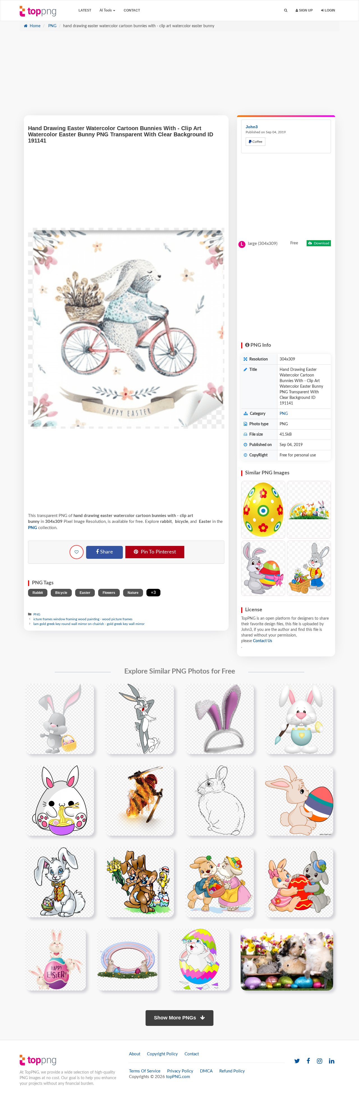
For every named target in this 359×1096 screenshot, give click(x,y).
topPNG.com (178, 1077)
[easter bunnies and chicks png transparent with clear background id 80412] (199, 959)
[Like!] (77, 552)
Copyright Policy (162, 1054)
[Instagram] (319, 1061)
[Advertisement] (179, 76)
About (134, 1054)
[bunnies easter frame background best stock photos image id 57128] (127, 959)
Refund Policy (232, 1071)
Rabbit (38, 593)
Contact (132, 10)
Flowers (109, 593)
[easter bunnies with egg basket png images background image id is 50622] (219, 882)
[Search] (285, 10)
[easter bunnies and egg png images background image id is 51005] (55, 959)
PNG (51, 26)
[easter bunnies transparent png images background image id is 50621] (139, 882)
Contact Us (262, 641)
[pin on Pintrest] (86, 691)
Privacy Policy (180, 1071)
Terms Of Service (144, 1071)
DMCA (206, 1071)
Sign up (305, 10)
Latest (85, 10)
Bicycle (61, 593)
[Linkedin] (331, 1061)
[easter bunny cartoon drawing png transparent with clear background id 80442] (59, 882)
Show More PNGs (175, 1018)
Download (321, 243)
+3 (153, 592)
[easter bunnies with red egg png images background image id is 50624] (299, 882)
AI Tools (106, 10)
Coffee (257, 141)
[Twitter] (297, 1061)
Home (34, 26)
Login (329, 10)
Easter (85, 593)
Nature (133, 593)
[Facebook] (308, 1061)
